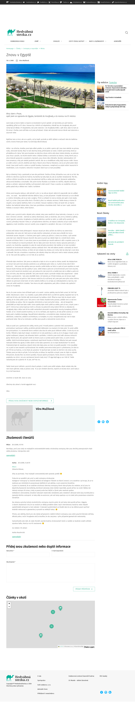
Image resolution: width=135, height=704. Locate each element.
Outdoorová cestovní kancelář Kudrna (81, 676)
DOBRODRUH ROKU (17, 41)
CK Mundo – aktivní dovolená (78, 680)
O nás (39, 676)
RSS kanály (103, 676)
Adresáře (117, 41)
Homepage (10, 48)
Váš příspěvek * (10, 562)
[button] (40, 636)
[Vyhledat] (126, 33)
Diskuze (56, 41)
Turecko (113, 82)
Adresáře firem (42, 689)
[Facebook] (99, 422)
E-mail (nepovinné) (57, 551)
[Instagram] (103, 422)
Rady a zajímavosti (96, 41)
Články (18, 48)
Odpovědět (10, 456)
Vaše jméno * (10, 551)
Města (42, 48)
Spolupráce (41, 680)
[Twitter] (107, 422)
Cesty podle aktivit (76, 41)
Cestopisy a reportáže (30, 48)
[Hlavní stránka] (18, 33)
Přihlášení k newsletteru (45, 693)
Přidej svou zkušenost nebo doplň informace (28, 401)
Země (36, 41)
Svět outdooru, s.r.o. (44, 685)
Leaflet (61, 646)
